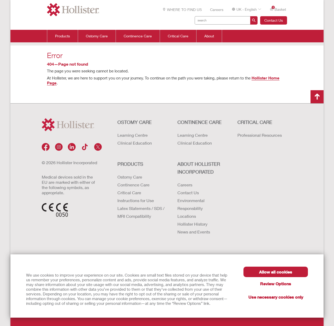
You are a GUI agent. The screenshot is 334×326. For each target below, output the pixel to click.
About (209, 36)
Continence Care (138, 36)
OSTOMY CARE (134, 122)
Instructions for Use (135, 200)
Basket (279, 9)
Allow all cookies (275, 271)
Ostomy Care (97, 36)
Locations (186, 216)
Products (62, 36)
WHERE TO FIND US (184, 9)
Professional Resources (259, 135)
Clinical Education (134, 142)
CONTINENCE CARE (199, 122)
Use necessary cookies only (275, 296)
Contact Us (273, 20)
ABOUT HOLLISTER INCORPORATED (198, 168)
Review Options (275, 283)
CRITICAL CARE (254, 122)
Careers (216, 9)
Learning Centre (132, 135)
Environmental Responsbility (191, 204)
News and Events (193, 231)
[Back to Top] (317, 96)
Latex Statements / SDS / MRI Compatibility (140, 212)
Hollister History (192, 223)
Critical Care (178, 36)
